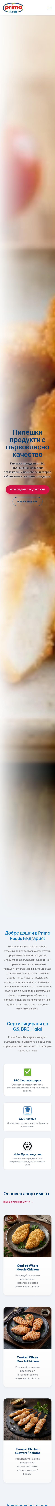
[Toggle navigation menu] (49, 8)
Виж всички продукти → (18, 1201)
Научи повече (27, 501)
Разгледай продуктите (27, 489)
